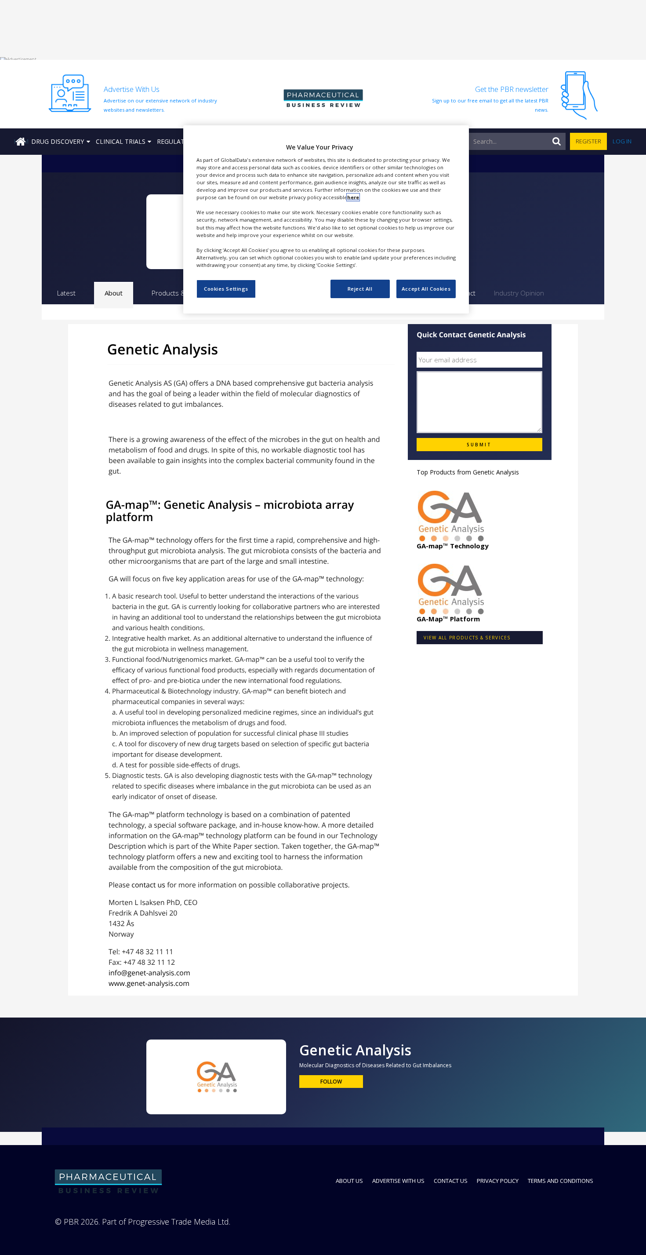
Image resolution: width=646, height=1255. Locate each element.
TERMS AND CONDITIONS (560, 1181)
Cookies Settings (226, 288)
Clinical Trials (120, 141)
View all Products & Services (467, 638)
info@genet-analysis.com (149, 973)
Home (21, 141)
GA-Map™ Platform (448, 618)
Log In (622, 141)
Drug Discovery (57, 141)
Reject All (360, 288)
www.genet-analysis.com (149, 983)
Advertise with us (398, 1181)
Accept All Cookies (426, 288)
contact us (148, 885)
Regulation (176, 141)
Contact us (451, 1181)
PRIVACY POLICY (498, 1181)
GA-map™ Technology (453, 545)
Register (588, 141)
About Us (349, 1181)
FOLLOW (331, 1081)
